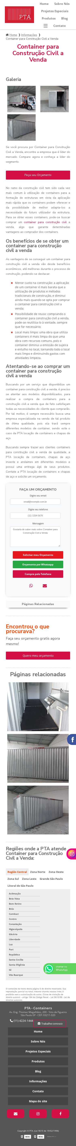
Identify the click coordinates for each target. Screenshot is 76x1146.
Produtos (49, 18)
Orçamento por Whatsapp (38, 564)
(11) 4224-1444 (23, 1021)
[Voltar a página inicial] (19, 14)
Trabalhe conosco (52, 1023)
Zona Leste (29, 879)
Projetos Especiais (54, 11)
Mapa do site (38, 1101)
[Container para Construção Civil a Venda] (21, 99)
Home (44, 4)
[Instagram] (38, 1113)
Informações (29, 35)
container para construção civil (45, 222)
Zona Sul (13, 879)
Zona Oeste (56, 872)
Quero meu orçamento (38, 656)
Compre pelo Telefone (38, 574)
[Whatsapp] (31, 585)
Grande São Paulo (51, 879)
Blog (64, 18)
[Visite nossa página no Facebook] (60, 1113)
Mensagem (38, 523)
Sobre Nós (62, 4)
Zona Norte (37, 872)
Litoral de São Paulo (20, 886)
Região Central (17, 872)
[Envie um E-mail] (15, 1113)
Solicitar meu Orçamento (38, 555)
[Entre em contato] (45, 585)
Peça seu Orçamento (38, 175)
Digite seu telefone (38, 509)
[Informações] (45, 25)
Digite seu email (38, 495)
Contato (59, 26)
